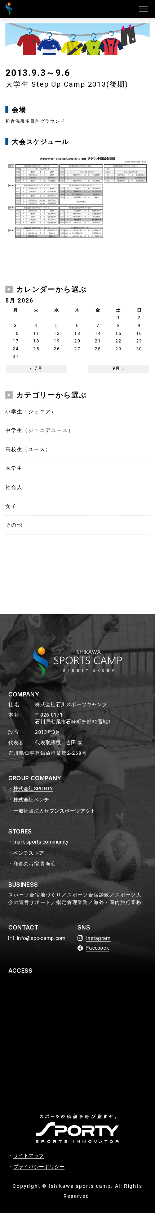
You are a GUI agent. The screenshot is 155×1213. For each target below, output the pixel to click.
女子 (11, 506)
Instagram (98, 938)
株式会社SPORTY (33, 788)
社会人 (13, 487)
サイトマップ (28, 1155)
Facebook (97, 948)
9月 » (118, 368)
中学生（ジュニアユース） (39, 430)
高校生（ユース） (28, 449)
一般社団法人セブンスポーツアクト (54, 811)
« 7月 (36, 368)
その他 (13, 525)
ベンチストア (28, 853)
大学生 (13, 468)
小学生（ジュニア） (31, 411)
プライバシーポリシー (39, 1166)
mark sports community (41, 842)
